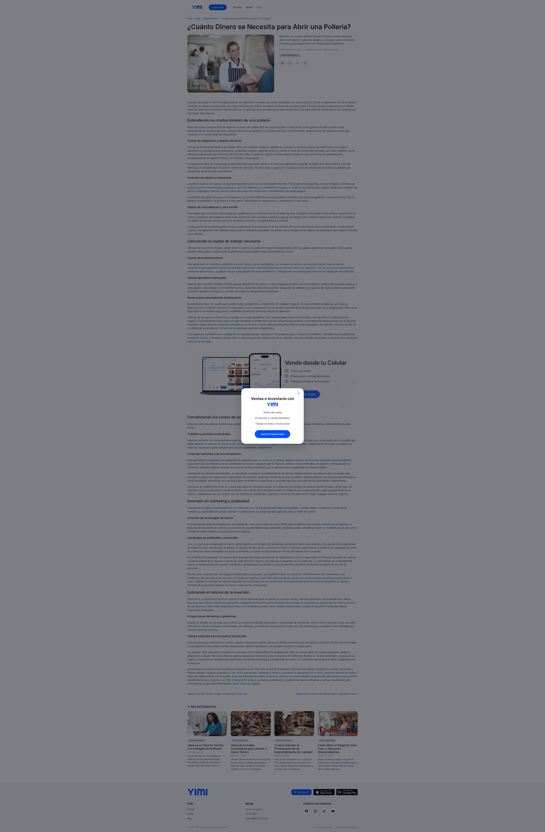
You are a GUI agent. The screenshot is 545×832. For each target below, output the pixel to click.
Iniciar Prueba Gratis (272, 434)
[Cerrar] (298, 393)
